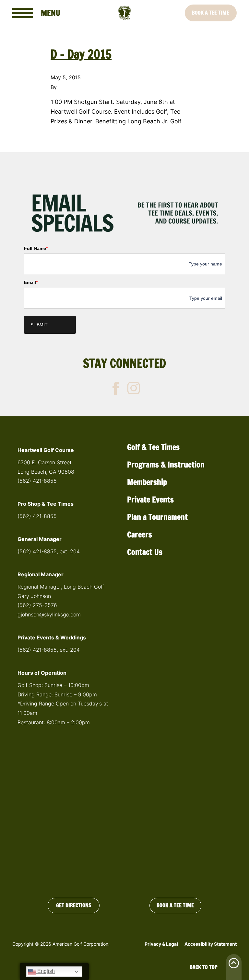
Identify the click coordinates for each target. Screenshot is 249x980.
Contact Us (144, 552)
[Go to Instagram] (133, 388)
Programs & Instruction (166, 464)
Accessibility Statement (210, 944)
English (45, 971)
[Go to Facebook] (115, 388)
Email (31, 282)
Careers (139, 534)
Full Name (36, 248)
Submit (39, 324)
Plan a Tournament (157, 517)
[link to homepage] (124, 13)
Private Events (150, 499)
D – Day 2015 (81, 54)
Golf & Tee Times (153, 447)
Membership (147, 482)
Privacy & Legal (161, 944)
